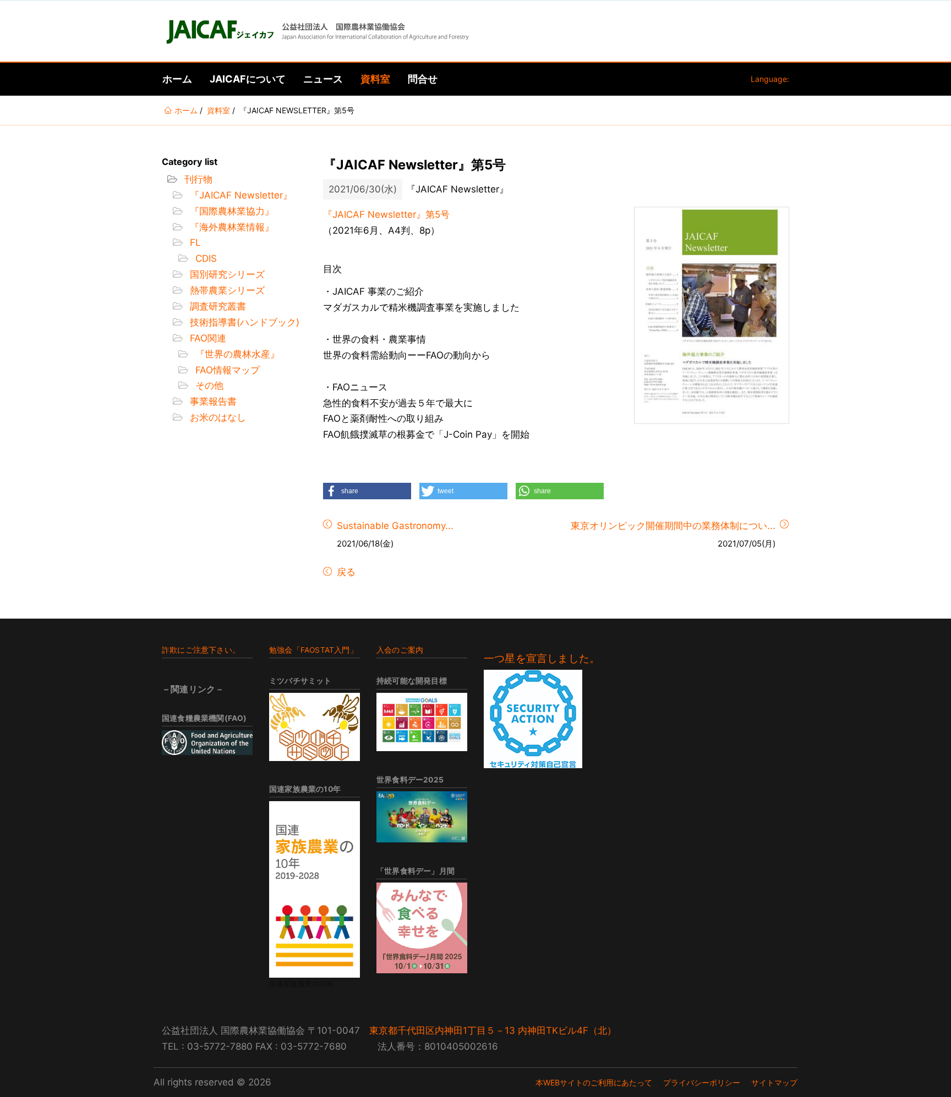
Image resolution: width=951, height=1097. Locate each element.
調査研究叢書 (216, 306)
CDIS (205, 258)
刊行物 (197, 179)
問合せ (423, 79)
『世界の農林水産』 (236, 354)
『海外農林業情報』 (230, 227)
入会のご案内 (399, 650)
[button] (367, 491)
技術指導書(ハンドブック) (243, 322)
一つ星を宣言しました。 (542, 658)
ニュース (323, 79)
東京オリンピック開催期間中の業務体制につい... (673, 525)
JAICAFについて (248, 79)
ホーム (177, 79)
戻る (345, 571)
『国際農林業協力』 (230, 211)
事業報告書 (212, 401)
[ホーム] (316, 31)
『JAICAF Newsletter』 (239, 195)
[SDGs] (421, 722)
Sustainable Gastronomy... (395, 525)
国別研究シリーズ (226, 274)
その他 (208, 385)
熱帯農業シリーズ (226, 290)
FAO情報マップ (226, 370)
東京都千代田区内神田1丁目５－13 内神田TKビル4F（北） (492, 1030)
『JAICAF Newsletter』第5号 (386, 214)
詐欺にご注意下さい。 (201, 650)
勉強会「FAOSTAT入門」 (313, 650)
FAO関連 (206, 338)
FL (194, 242)
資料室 (375, 79)
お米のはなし (216, 417)
